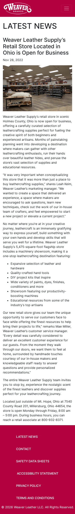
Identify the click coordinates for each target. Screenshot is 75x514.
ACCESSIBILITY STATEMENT (37, 473)
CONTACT (23, 449)
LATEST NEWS (27, 437)
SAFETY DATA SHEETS (32, 461)
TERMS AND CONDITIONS (35, 498)
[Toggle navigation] (66, 8)
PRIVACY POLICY (28, 486)
